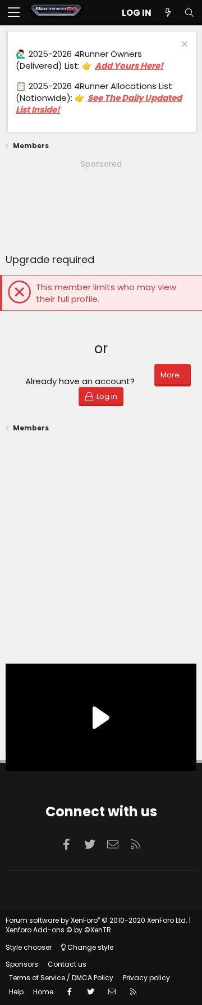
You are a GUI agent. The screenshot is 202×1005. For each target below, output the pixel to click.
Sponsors (22, 964)
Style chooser (29, 947)
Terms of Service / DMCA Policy (61, 977)
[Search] (189, 12)
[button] (13, 13)
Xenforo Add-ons (58, 930)
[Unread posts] (167, 12)
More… (172, 375)
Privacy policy (146, 977)
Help (16, 992)
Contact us (67, 964)
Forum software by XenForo (96, 920)
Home (43, 992)
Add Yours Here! (129, 66)
